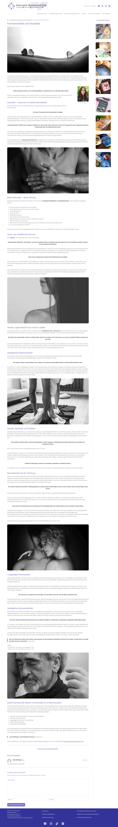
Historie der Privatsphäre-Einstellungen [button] (88, 814)
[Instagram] (102, 6)
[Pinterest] (109, 6)
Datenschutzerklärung (48, 814)
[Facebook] (99, 6)
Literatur (83, 13)
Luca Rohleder (106, 13)
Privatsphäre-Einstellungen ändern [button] (86, 811)
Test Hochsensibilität (94, 13)
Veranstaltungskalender (55, 13)
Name (10, 799)
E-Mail (52, 799)
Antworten (84, 760)
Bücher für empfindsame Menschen (48, 749)
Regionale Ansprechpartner (71, 13)
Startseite (86, 6)
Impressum (93, 6)
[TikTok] (106, 6)
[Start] (7, 20)
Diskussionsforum (42, 13)
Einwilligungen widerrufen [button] (84, 817)
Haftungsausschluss (48, 817)
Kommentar (11, 780)
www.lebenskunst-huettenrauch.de (73, 741)
